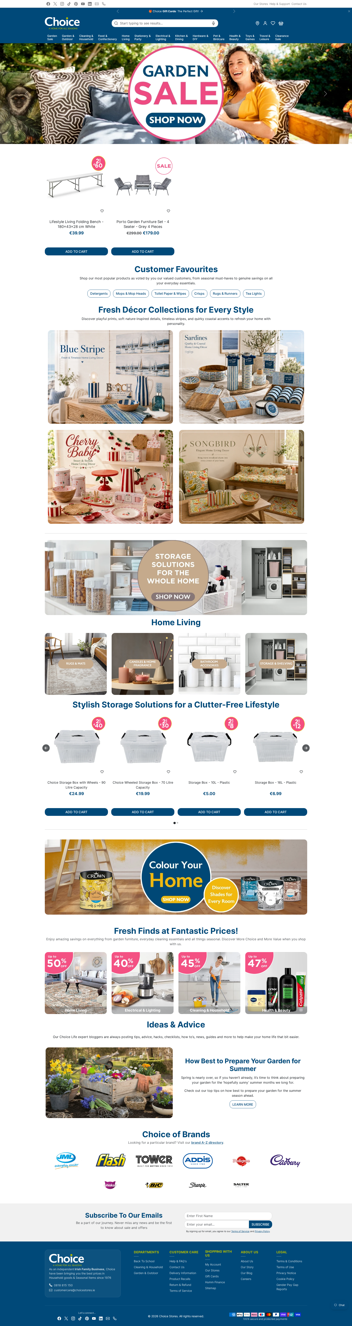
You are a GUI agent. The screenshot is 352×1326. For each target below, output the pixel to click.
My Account (213, 1264)
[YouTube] (82, 3)
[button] (273, 23)
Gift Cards (212, 1276)
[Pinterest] (76, 3)
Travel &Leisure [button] (265, 37)
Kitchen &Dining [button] (181, 37)
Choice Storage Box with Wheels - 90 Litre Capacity (76, 784)
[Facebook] (48, 3)
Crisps (199, 293)
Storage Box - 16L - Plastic (275, 782)
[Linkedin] (89, 3)
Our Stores (261, 3)
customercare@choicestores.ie (74, 1290)
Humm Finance (215, 1282)
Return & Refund (180, 1284)
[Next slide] (306, 187)
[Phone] (103, 3)
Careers (246, 1279)
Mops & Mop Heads (131, 293)
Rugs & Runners (225, 293)
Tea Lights (254, 293)
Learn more (242, 1104)
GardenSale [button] (52, 37)
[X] (55, 3)
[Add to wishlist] (102, 211)
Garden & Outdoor (146, 1273)
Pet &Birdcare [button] (218, 37)
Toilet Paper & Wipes (170, 293)
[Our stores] (257, 23)
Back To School (144, 1261)
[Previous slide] (46, 187)
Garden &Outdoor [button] (68, 37)
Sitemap (210, 1288)
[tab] (174, 823)
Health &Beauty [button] (235, 37)
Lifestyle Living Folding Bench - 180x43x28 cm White (76, 224)
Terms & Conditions (289, 1261)
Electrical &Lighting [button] (163, 37)
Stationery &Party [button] (142, 37)
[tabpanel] (176, 206)
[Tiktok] (69, 3)
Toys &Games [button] (250, 37)
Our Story (247, 1267)
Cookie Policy (285, 1279)
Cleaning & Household (148, 1267)
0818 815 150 (63, 1285)
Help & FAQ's (178, 1261)
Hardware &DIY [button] (200, 37)
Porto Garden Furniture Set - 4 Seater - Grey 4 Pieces (143, 224)
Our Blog (246, 1273)
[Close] (349, 11)
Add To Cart (76, 251)
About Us (247, 1261)
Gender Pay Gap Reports (287, 1287)
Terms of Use (285, 1267)
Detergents (99, 293)
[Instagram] (62, 3)
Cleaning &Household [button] (86, 37)
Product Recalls (179, 1279)
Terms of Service (240, 1231)
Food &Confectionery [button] (107, 37)
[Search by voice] (213, 23)
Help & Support (280, 3)
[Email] (96, 3)
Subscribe (261, 1224)
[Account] (265, 23)
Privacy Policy (262, 1231)
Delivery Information (182, 1273)
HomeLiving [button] (126, 37)
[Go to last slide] (46, 748)
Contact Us (299, 3)
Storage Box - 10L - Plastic (209, 782)
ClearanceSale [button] (282, 37)
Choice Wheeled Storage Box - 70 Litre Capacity (143, 784)
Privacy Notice (286, 1273)
